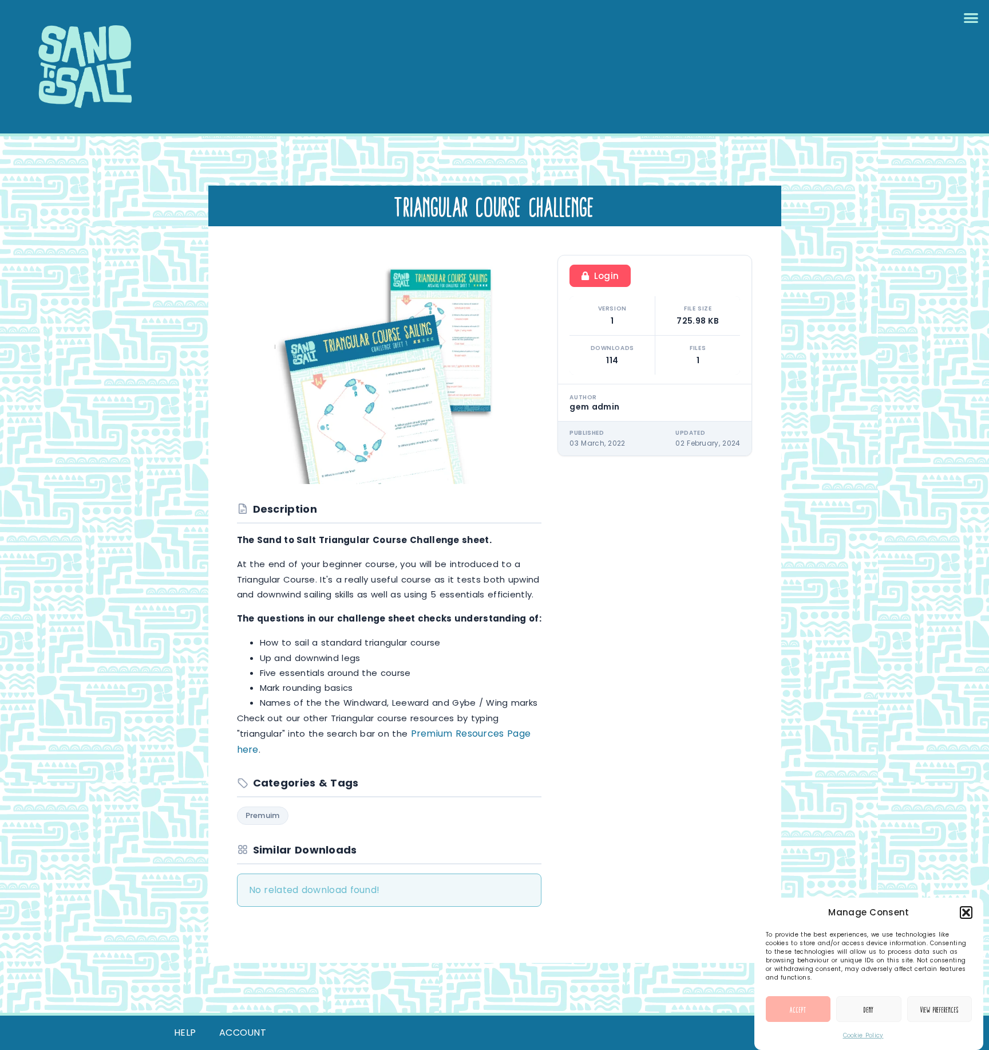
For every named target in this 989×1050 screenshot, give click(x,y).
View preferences (939, 1009)
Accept (798, 1009)
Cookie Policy (863, 1035)
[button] (966, 912)
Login (606, 276)
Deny (869, 1009)
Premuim (263, 815)
